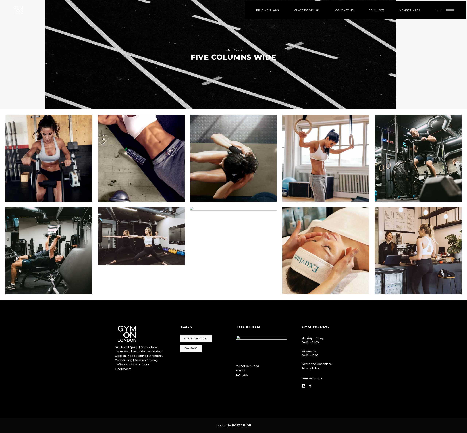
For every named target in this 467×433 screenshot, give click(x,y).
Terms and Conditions (317, 364)
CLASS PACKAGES (196, 338)
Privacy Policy (310, 368)
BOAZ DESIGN (241, 425)
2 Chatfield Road (247, 366)
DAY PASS (191, 348)
